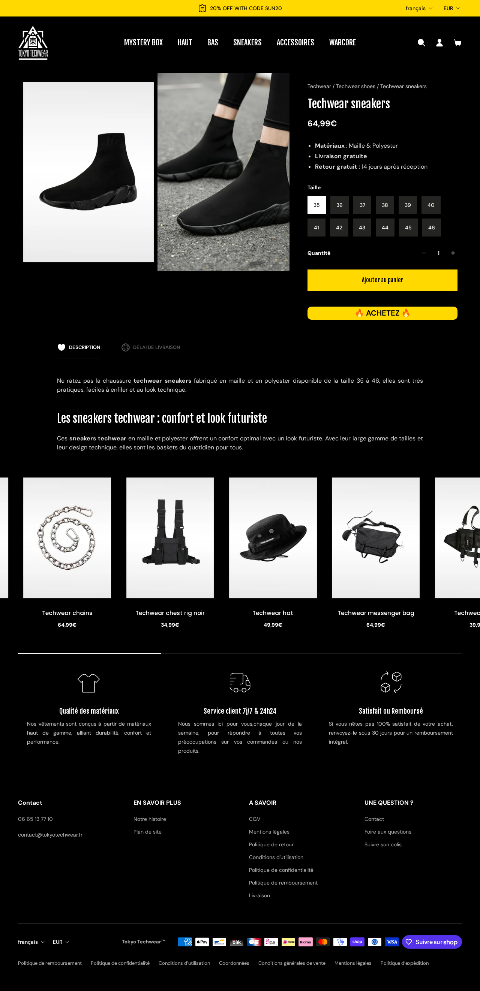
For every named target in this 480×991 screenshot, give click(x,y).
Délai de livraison (156, 347)
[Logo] (33, 42)
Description (84, 347)
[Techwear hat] (170, 538)
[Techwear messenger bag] (273, 538)
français (416, 8)
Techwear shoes (356, 86)
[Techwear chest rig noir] (67, 538)
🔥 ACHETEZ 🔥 (383, 313)
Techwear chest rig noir (67, 613)
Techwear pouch (375, 613)
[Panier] (457, 42)
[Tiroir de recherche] (421, 42)
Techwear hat (170, 613)
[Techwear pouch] (376, 538)
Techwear (320, 86)
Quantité (319, 253)
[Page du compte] (439, 42)
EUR (448, 8)
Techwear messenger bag (273, 613)
